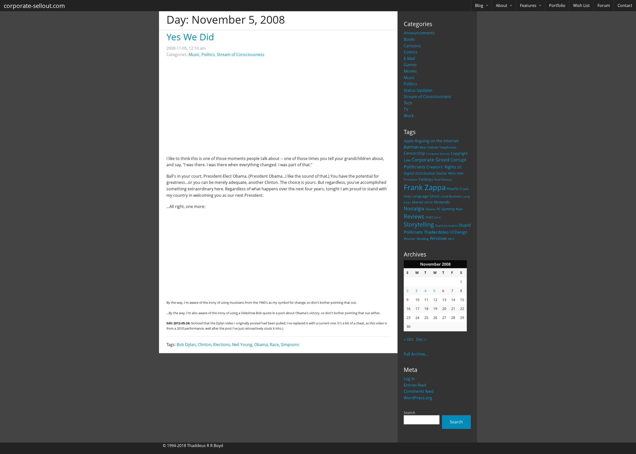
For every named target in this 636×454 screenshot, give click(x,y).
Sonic (437, 217)
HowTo (452, 188)
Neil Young (242, 344)
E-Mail (409, 58)
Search (409, 412)
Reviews (414, 216)
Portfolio (557, 5)
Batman (411, 147)
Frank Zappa (425, 187)
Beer (423, 147)
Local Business (451, 196)
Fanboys (426, 179)
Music (409, 77)
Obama (430, 209)
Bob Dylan (186, 344)
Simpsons (290, 344)
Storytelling (419, 224)
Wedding (423, 239)
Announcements (419, 33)
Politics (410, 84)
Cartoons (412, 46)
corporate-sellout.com (34, 5)
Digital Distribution (419, 173)
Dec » (421, 339)
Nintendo (442, 202)
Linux (434, 196)
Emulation (411, 179)
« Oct (408, 339)
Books (409, 39)
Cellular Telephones (442, 147)
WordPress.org (418, 398)
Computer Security (438, 153)
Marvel (417, 202)
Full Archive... (416, 354)
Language (420, 196)
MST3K (428, 202)
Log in (409, 378)
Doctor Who (446, 173)
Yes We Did (190, 36)
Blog (479, 5)
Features (528, 5)
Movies (410, 71)
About (501, 5)
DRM (460, 173)
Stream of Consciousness (427, 96)
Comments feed (419, 391)
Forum (603, 5)
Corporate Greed (430, 159)
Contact (625, 5)
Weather (410, 239)
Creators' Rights (441, 167)
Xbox (451, 239)
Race (459, 209)
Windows (438, 238)
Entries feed (415, 385)
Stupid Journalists (446, 225)
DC (459, 167)
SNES (429, 217)
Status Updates (418, 90)
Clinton (204, 344)
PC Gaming (446, 208)
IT (460, 189)
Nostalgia (414, 208)
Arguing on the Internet (437, 141)
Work (409, 115)
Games (410, 64)
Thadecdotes (436, 232)
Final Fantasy (443, 179)
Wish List (581, 5)
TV (406, 109)
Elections (221, 344)
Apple (409, 140)
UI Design (459, 232)
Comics (410, 52)
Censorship (414, 153)
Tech (408, 103)
